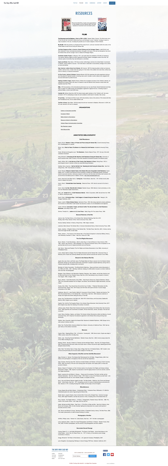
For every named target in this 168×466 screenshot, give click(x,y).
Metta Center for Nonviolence (68, 117)
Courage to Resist (65, 113)
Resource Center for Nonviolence (69, 120)
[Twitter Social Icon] (108, 454)
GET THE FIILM (61, 458)
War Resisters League (66, 126)
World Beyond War (65, 129)
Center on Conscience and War (68, 110)
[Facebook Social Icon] (104, 454)
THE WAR (54, 456)
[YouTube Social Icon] (112, 454)
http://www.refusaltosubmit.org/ (92, 175)
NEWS (53, 458)
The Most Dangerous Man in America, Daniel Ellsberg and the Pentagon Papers (78, 49)
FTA (59, 87)
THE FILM (54, 455)
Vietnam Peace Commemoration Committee (71, 123)
